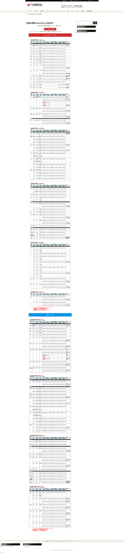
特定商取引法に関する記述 (65, 541)
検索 (95, 22)
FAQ (68, 11)
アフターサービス (49, 11)
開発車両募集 (89, 11)
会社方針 (50, 541)
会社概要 (46, 541)
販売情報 (42, 11)
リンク (72, 11)
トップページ (29, 11)
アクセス (77, 11)
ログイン (2, 552)
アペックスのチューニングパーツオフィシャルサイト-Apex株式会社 (42, 5)
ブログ (56, 11)
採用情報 (83, 11)
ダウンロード (62, 11)
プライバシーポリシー (75, 541)
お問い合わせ (56, 541)
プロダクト (36, 11)
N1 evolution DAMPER (50, 29)
